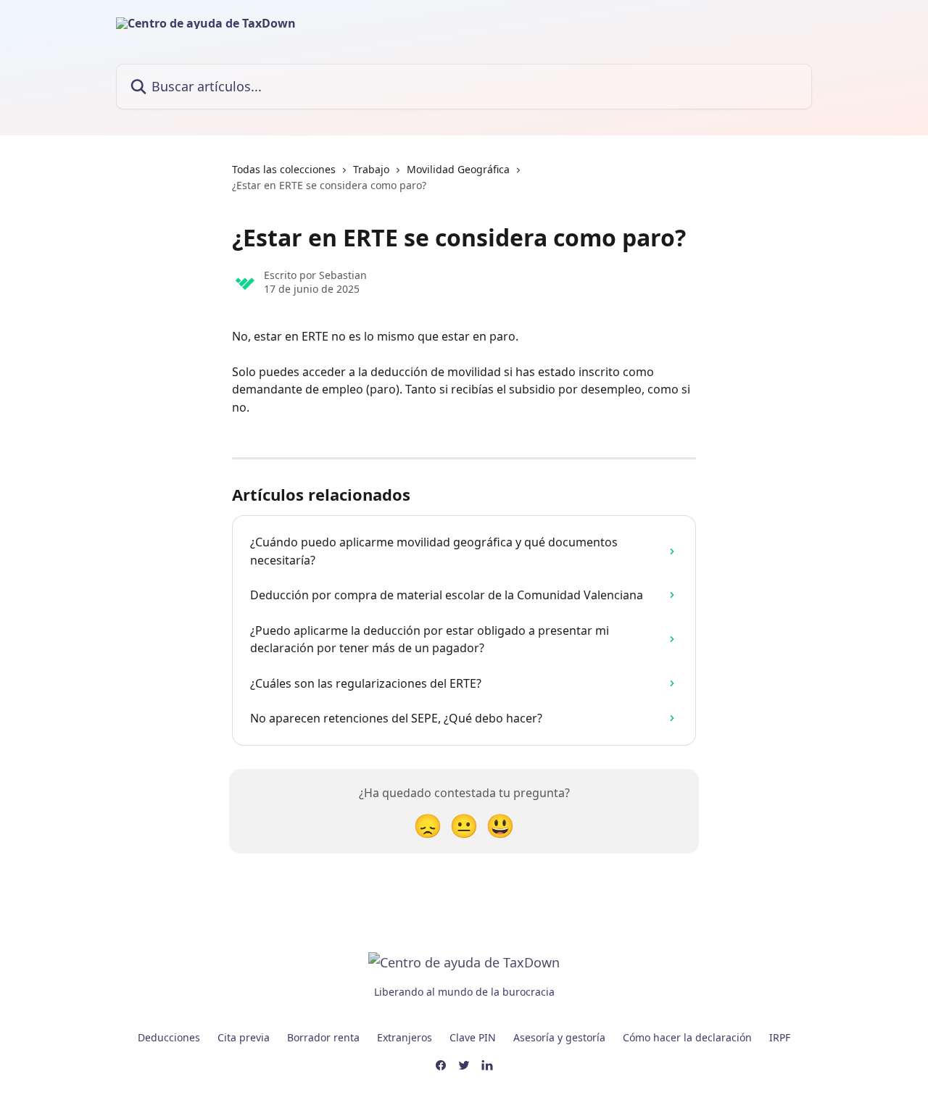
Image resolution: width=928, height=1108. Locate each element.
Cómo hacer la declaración (687, 1037)
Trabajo (371, 169)
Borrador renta (323, 1037)
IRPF (779, 1037)
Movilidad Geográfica (458, 169)
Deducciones (169, 1037)
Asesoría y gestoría (559, 1037)
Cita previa (244, 1037)
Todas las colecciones (284, 169)
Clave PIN (473, 1037)
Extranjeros (404, 1037)
